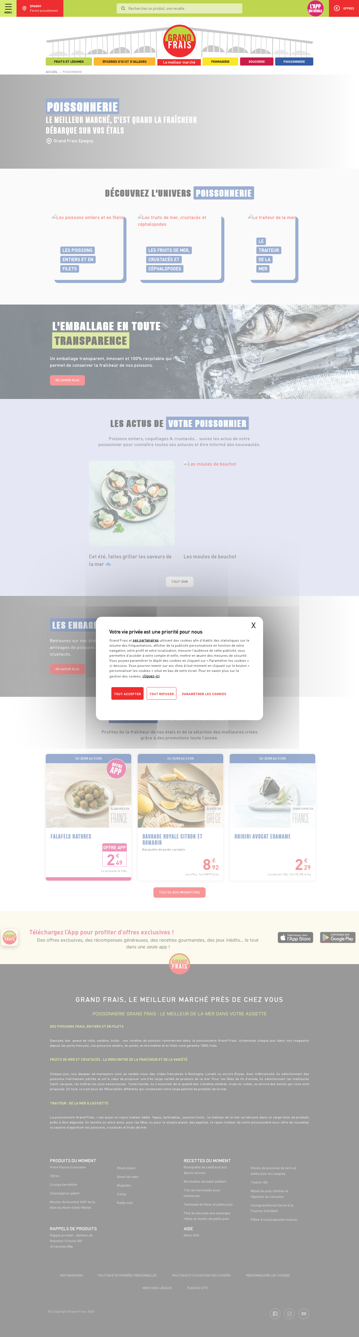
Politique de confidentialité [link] (147, 705)
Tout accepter (127, 694)
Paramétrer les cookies (204, 694)
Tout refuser (161, 694)
